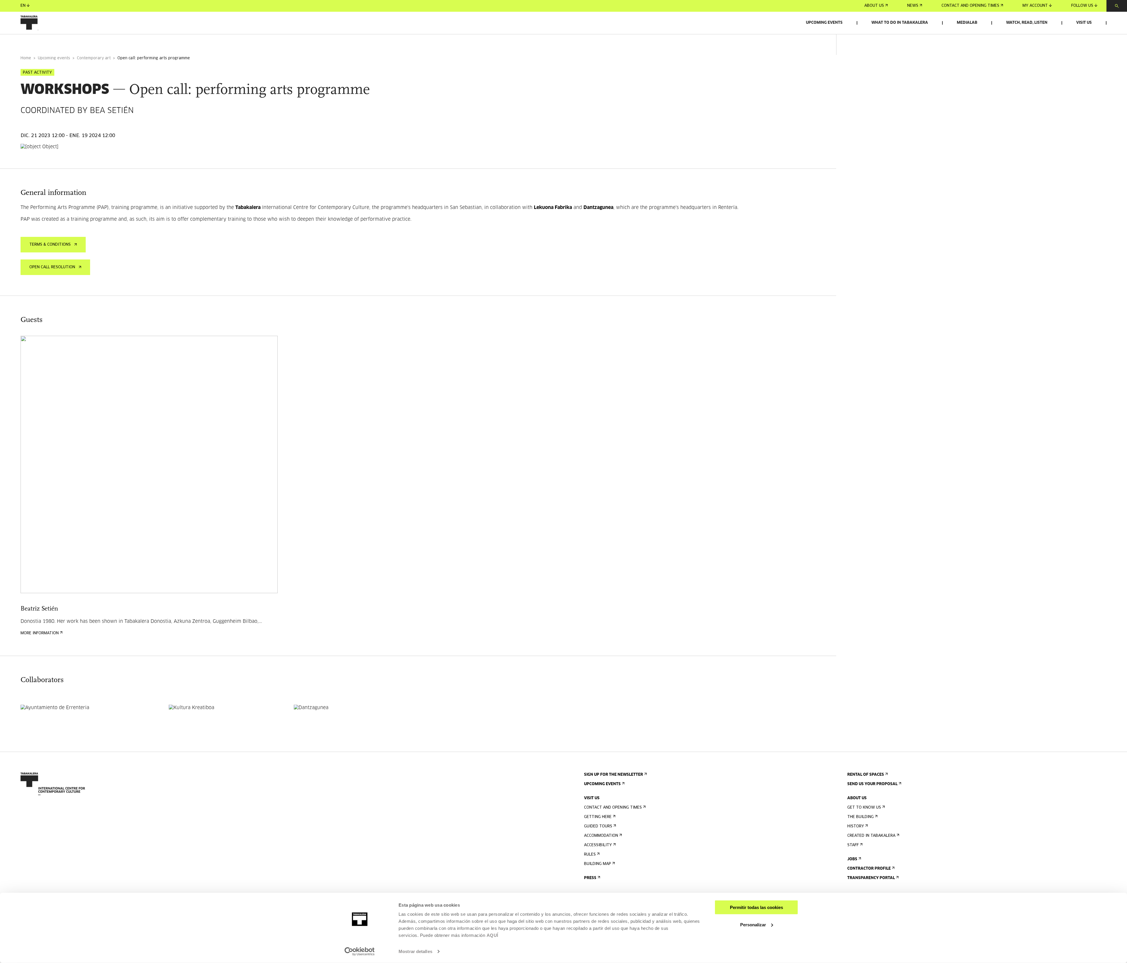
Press (590, 878)
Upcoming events (824, 23)
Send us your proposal (872, 784)
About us (874, 6)
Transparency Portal (871, 878)
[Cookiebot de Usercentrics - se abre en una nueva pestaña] (359, 951)
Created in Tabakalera (871, 836)
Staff (853, 845)
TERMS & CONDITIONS (50, 245)
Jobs (852, 859)
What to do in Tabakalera (899, 23)
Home (26, 58)
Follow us (1082, 6)
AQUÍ (492, 935)
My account (1035, 6)
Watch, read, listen (1026, 23)
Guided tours (598, 826)
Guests (88, 42)
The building (860, 817)
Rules (590, 854)
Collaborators (126, 42)
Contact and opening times (970, 6)
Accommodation (601, 836)
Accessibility (598, 845)
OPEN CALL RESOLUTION (52, 267)
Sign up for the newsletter (613, 775)
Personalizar (753, 924)
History (855, 826)
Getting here (598, 817)
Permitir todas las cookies (756, 907)
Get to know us (864, 807)
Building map (597, 864)
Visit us (1084, 23)
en (23, 6)
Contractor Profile (869, 869)
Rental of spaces (865, 775)
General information (44, 42)
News (912, 6)
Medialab (967, 23)
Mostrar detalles (415, 951)
